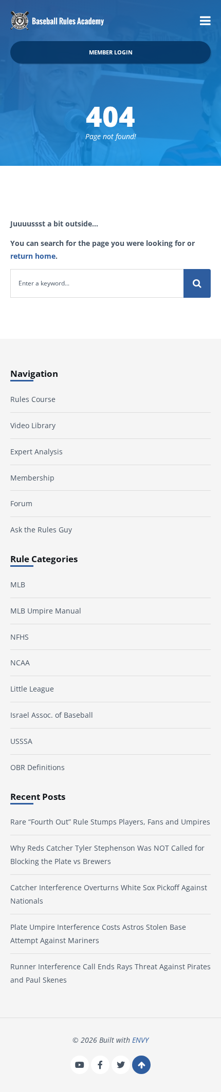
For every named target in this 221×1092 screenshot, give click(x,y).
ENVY (140, 1040)
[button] (205, 20)
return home (33, 256)
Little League (32, 689)
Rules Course (33, 399)
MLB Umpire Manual (45, 611)
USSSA (21, 741)
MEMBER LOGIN (111, 52)
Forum (21, 503)
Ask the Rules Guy (41, 529)
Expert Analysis (36, 451)
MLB (17, 584)
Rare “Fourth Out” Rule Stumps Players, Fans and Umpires (110, 822)
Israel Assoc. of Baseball (51, 715)
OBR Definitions (37, 767)
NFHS (19, 637)
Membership (32, 478)
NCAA (20, 662)
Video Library (33, 425)
